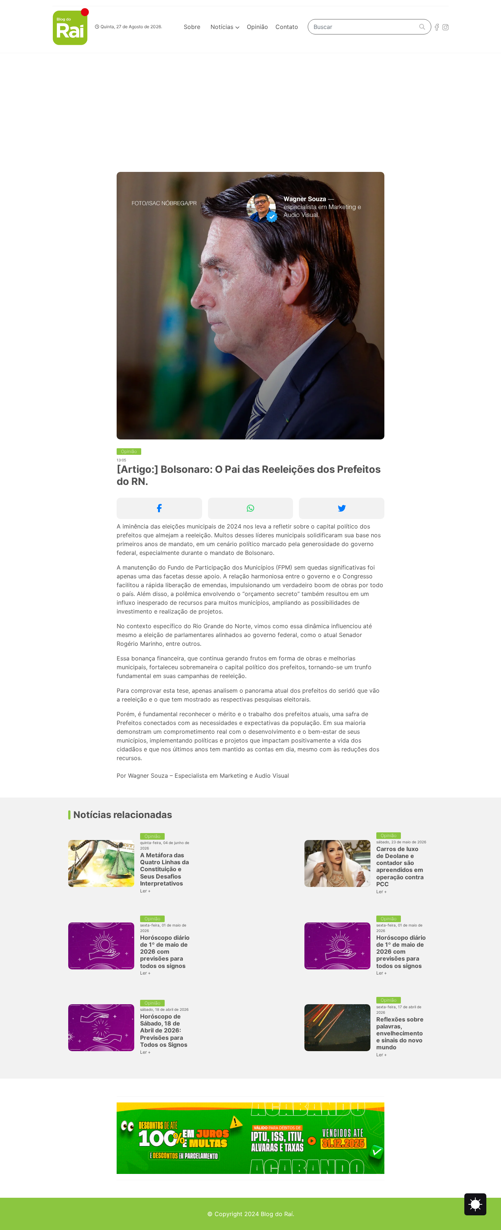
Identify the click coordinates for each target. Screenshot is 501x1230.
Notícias (223, 26)
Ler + (145, 891)
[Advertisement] (250, 108)
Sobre (192, 26)
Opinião (257, 26)
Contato (286, 26)
